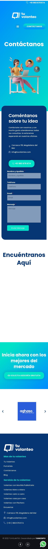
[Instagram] (28, 544)
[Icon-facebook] (20, 544)
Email (10, 193)
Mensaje (11, 204)
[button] (18, 26)
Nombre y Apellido (16, 171)
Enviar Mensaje (18, 228)
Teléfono (11, 182)
